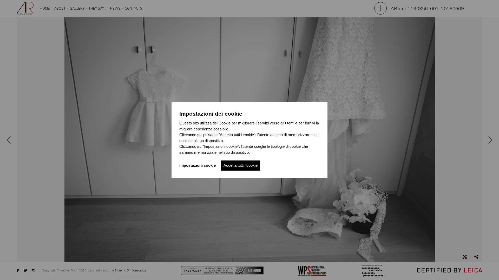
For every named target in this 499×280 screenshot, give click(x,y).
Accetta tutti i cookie (241, 165)
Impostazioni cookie (197, 165)
